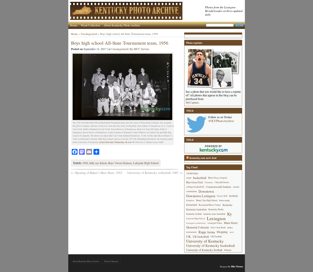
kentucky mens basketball (214, 214)
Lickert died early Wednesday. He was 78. (117, 142)
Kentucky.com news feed (202, 158)
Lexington (216, 218)
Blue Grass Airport (217, 177)
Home (73, 25)
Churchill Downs (222, 182)
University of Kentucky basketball (210, 245)
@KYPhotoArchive (221, 121)
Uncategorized (89, 34)
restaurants (191, 232)
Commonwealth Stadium (218, 187)
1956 (85, 163)
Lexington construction (196, 223)
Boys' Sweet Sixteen (120, 163)
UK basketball (201, 236)
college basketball (195, 186)
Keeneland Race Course (210, 204)
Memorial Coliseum (197, 227)
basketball (199, 177)
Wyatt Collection (90, 25)
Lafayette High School (146, 163)
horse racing (224, 200)
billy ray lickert (98, 163)
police (230, 227)
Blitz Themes (237, 266)
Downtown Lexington (200, 196)
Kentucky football (194, 213)
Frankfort (190, 200)
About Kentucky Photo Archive (122, 25)
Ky (229, 214)
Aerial (188, 177)
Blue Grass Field (194, 182)
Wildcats (227, 250)
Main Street (231, 223)
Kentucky (227, 205)
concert (236, 186)
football (233, 196)
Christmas (209, 182)
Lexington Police (215, 222)
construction (191, 191)
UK (188, 236)
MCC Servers (141, 49)
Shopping (222, 232)
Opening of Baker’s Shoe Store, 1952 (96, 173)
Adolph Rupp (192, 173)
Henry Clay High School (206, 200)
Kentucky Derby (216, 209)
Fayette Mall (222, 195)
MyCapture (192, 102)
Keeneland (191, 204)
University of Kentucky (205, 241)
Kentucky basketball (196, 209)
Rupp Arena (207, 232)
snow (231, 232)
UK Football (216, 236)
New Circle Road (218, 227)
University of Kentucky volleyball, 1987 (154, 173)
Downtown (206, 191)
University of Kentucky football (204, 250)
